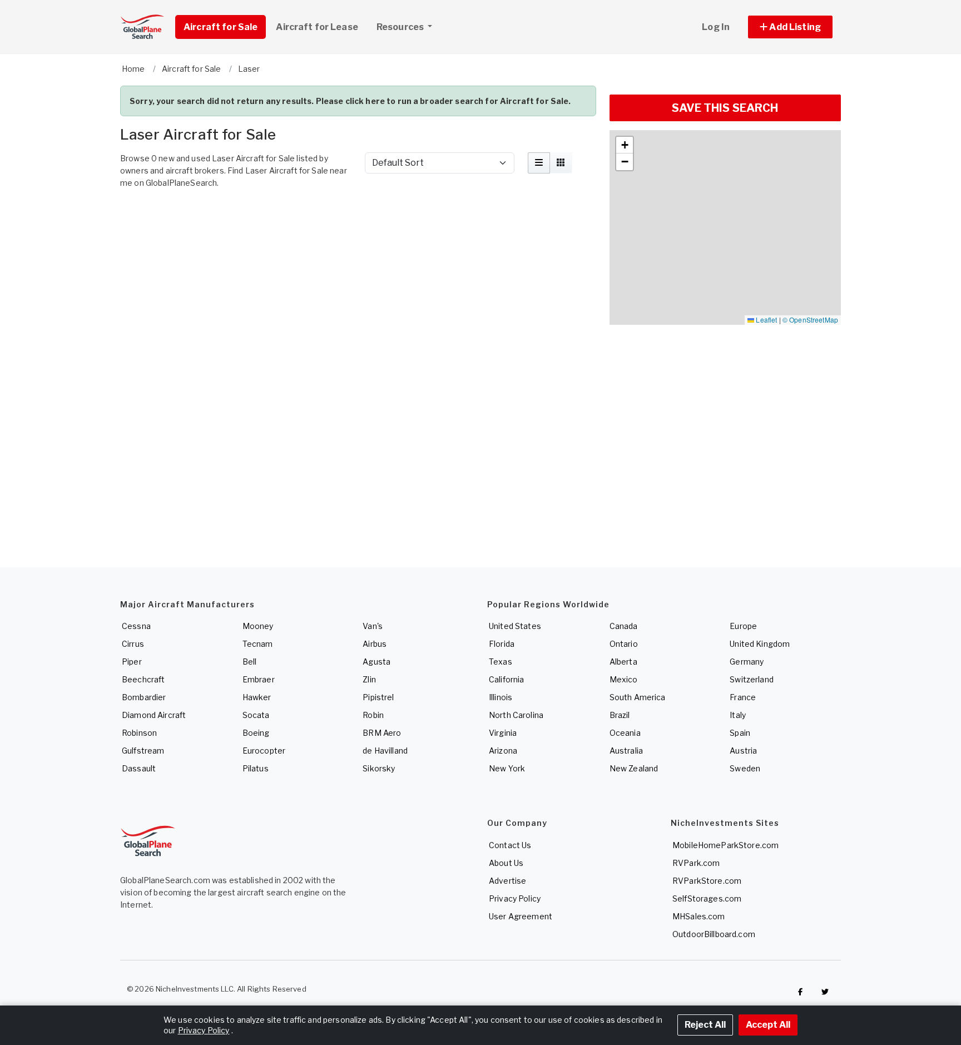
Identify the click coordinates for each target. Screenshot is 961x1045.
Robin (373, 715)
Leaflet (765, 319)
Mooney (258, 626)
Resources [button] (401, 27)
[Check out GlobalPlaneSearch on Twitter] (825, 992)
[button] (790, 27)
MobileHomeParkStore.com (725, 845)
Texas (500, 661)
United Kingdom (760, 643)
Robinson (139, 732)
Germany (747, 661)
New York (507, 768)
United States (515, 626)
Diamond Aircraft (154, 715)
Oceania (625, 732)
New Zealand (634, 768)
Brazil (620, 715)
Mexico (624, 679)
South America (638, 697)
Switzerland (752, 679)
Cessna (136, 626)
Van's (373, 626)
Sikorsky (379, 768)
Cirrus (133, 643)
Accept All (768, 1024)
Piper (132, 661)
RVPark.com (696, 863)
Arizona (503, 750)
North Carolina (516, 715)
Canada (624, 626)
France (743, 697)
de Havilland (385, 750)
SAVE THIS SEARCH (725, 108)
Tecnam (257, 643)
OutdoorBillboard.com (713, 934)
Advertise (507, 880)
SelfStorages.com (706, 898)
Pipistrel (378, 697)
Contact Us (510, 845)
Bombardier (144, 697)
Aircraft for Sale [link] (220, 27)
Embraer (258, 679)
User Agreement (520, 916)
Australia (626, 750)
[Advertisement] (358, 224)
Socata (256, 715)
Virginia (503, 732)
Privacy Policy (515, 898)
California (506, 679)
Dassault (139, 768)
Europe (743, 626)
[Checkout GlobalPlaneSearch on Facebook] (800, 992)
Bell (249, 661)
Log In (716, 27)
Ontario (624, 643)
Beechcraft (143, 679)
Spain (740, 732)
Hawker (256, 697)
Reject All (705, 1024)
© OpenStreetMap (810, 319)
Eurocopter (263, 750)
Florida (501, 643)
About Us (506, 863)
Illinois (500, 697)
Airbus (375, 643)
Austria (743, 750)
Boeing (256, 732)
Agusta (376, 661)
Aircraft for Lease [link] (317, 27)
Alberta (623, 661)
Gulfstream (143, 750)
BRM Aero (382, 732)
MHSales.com (698, 916)
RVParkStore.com (706, 880)
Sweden (745, 768)
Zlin (369, 679)
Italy (738, 715)
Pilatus (255, 768)
